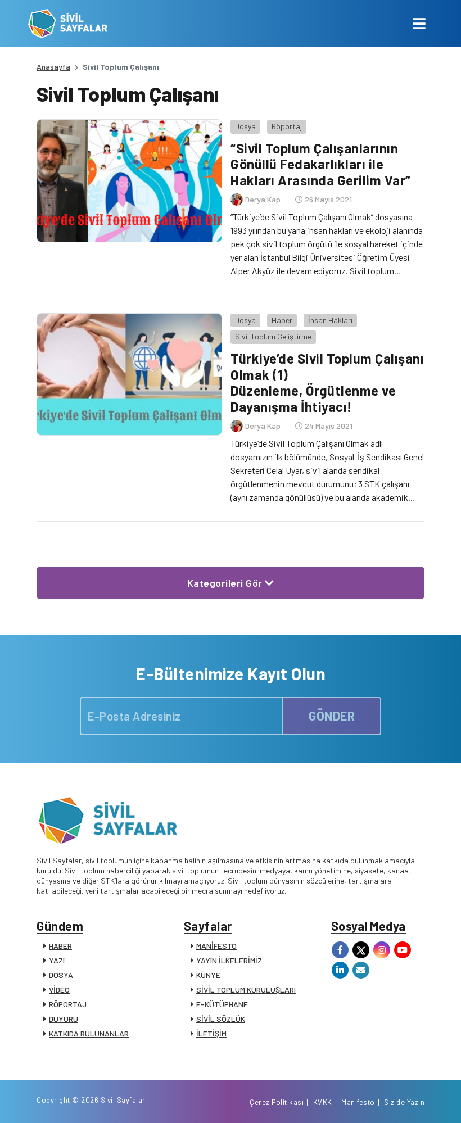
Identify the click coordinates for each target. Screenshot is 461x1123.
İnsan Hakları (330, 320)
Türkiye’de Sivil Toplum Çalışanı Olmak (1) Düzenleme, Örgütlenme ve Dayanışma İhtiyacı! (327, 382)
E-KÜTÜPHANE (222, 1004)
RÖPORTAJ (68, 1004)
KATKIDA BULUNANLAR (89, 1033)
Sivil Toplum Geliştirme (273, 336)
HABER (60, 945)
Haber (282, 320)
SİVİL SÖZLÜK (220, 1019)
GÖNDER (332, 715)
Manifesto (358, 1102)
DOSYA (61, 975)
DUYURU (63, 1019)
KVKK (322, 1102)
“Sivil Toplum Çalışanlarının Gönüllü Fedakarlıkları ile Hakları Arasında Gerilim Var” (321, 164)
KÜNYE (208, 975)
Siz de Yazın (404, 1102)
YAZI (57, 960)
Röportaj (287, 126)
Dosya (245, 126)
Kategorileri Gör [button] (226, 583)
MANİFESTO (216, 945)
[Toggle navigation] (419, 23)
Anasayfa (53, 66)
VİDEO (59, 989)
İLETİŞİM (211, 1033)
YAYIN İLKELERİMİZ (229, 960)
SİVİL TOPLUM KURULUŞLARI (246, 989)
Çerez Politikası (277, 1102)
